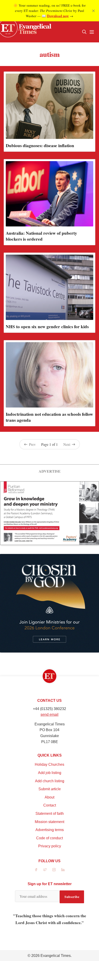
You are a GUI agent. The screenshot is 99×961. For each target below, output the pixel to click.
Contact (49, 805)
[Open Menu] (91, 32)
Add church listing (49, 781)
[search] (84, 32)
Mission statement (49, 822)
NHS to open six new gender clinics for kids (47, 326)
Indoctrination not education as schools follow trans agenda (49, 417)
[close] (93, 10)
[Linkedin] (63, 869)
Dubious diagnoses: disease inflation (40, 145)
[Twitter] (45, 869)
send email (49, 714)
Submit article (49, 789)
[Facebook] (36, 869)
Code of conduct (49, 838)
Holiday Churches (49, 764)
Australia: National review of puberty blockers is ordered (41, 236)
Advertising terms (49, 830)
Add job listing (49, 773)
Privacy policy (49, 846)
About (49, 797)
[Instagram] (54, 869)
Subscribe (71, 896)
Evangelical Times (56, 956)
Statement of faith (49, 813)
